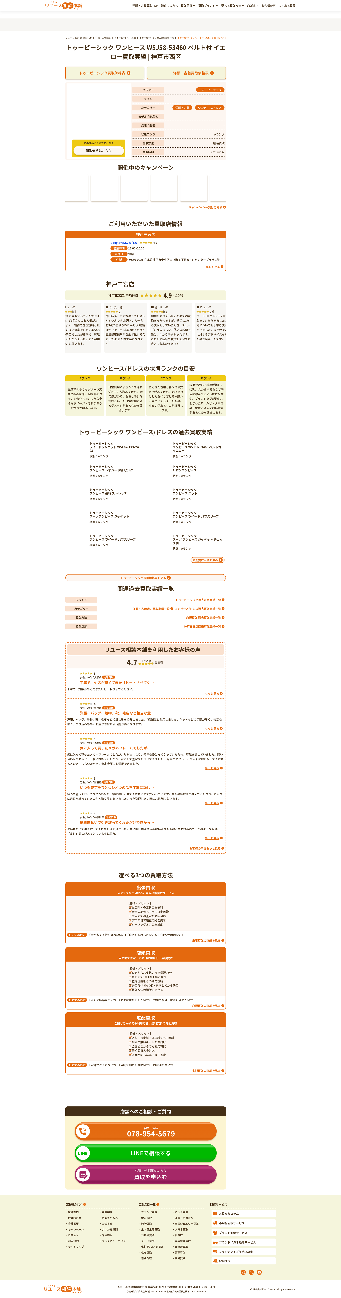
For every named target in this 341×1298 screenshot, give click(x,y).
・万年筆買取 (147, 1235)
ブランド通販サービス (233, 1233)
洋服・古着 (182, 107)
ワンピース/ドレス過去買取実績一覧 (198, 608)
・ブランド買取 (148, 1212)
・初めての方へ (108, 1218)
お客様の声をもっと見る (205, 848)
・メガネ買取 (180, 1229)
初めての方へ (169, 5)
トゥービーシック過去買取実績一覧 (198, 600)
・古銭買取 (145, 1258)
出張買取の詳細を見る (206, 940)
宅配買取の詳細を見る (206, 1070)
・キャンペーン (74, 1229)
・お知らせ (105, 1223)
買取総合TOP (73, 1204)
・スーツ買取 (147, 1241)
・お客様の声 (73, 1218)
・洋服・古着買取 (182, 1218)
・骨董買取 (178, 1252)
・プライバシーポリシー (113, 1241)
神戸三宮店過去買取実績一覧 (202, 626)
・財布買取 (145, 1218)
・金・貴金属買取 (149, 1229)
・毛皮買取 (145, 1252)
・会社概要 (72, 1223)
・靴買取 (177, 1235)
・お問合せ (72, 1235)
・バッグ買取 (180, 1212)
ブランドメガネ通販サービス (237, 1242)
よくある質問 (287, 5)
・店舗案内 (72, 1212)
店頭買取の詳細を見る (206, 1005)
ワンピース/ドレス (210, 107)
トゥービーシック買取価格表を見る (143, 578)
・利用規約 (72, 1241)
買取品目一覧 (147, 1204)
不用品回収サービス (232, 1223)
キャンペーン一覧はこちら (205, 207)
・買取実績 (105, 1212)
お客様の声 (268, 5)
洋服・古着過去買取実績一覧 (151, 608)
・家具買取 (178, 1258)
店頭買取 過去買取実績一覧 (203, 617)
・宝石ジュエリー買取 (185, 1223)
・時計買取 (145, 1223)
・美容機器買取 (181, 1241)
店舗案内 (253, 5)
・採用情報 (105, 1235)
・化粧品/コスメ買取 (151, 1246)
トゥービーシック (210, 90)
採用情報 (224, 1261)
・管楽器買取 (180, 1246)
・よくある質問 (108, 1229)
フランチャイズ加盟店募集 (236, 1252)
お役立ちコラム (229, 1213)
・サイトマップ (74, 1246)
